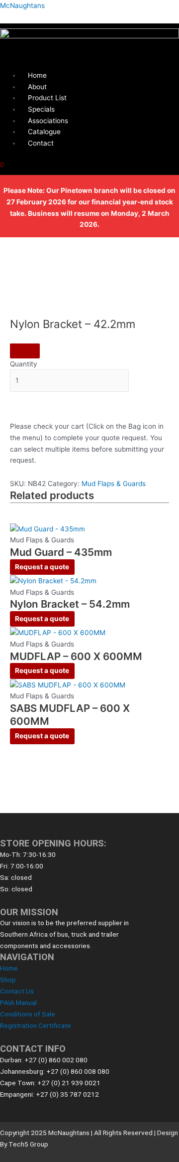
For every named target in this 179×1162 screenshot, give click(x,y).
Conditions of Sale (27, 1014)
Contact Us (17, 991)
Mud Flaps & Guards (114, 484)
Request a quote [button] (42, 567)
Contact (41, 143)
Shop (8, 980)
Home (9, 968)
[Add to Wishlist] (25, 350)
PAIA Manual (18, 1002)
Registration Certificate (35, 1025)
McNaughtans (22, 5)
